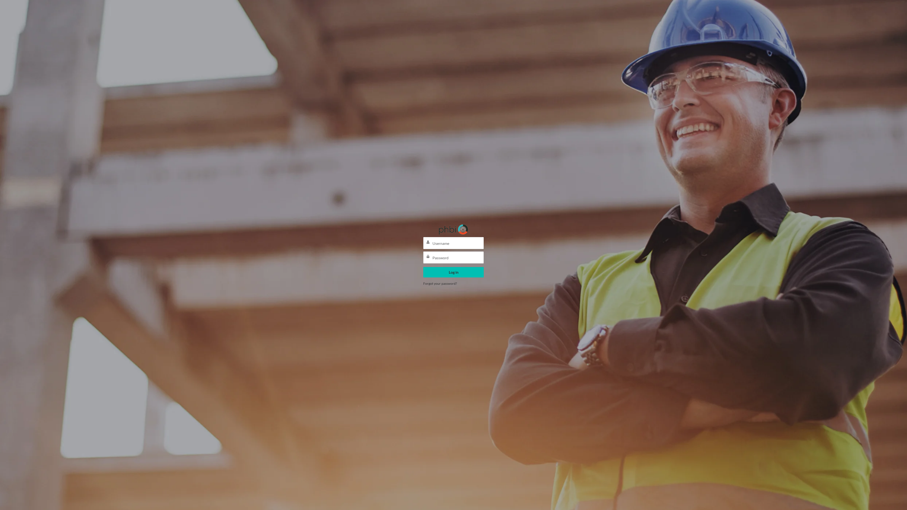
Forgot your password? (440, 283)
